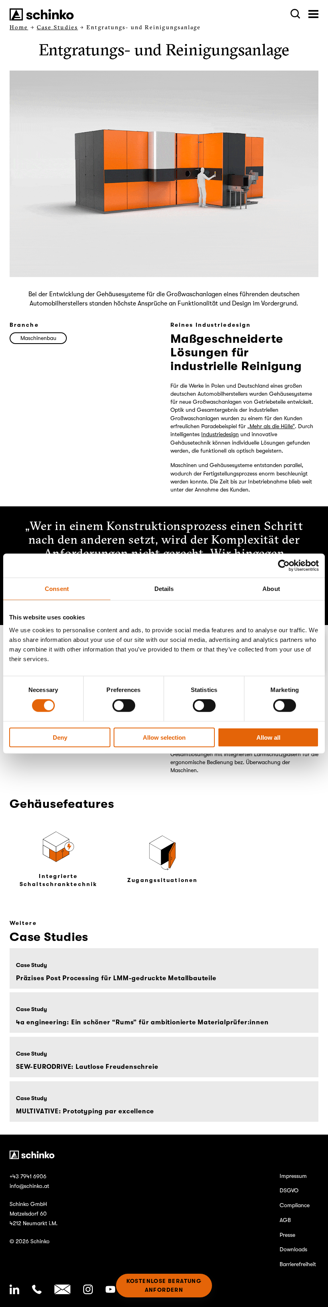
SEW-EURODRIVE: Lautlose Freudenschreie (87, 1066)
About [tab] (271, 588)
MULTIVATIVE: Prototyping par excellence (85, 1111)
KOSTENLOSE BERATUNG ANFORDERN (164, 1285)
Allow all (268, 737)
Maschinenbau (38, 338)
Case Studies (57, 27)
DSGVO (289, 1190)
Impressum (293, 1176)
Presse (287, 1235)
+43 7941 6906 (28, 1176)
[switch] (123, 705)
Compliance (295, 1205)
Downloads (293, 1249)
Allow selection (164, 737)
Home (19, 27)
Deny (60, 737)
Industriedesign (220, 434)
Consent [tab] (57, 588)
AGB (285, 1220)
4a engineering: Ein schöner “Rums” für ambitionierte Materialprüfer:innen (142, 1022)
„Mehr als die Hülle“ (271, 426)
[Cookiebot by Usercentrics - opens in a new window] (284, 566)
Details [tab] (164, 588)
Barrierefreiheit (298, 1264)
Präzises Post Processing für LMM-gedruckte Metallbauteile (116, 978)
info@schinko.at (29, 1186)
